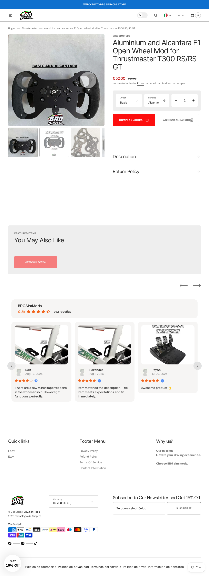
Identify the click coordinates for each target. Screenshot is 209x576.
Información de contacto (166, 567)
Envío (140, 83)
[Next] (197, 285)
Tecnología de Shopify (28, 516)
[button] (10, 15)
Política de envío (134, 567)
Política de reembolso (40, 567)
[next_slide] (197, 366)
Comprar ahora (131, 120)
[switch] (142, 15)
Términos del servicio (105, 567)
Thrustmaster (30, 28)
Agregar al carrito (176, 120)
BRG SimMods (32, 511)
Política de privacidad (73, 567)
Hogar (11, 28)
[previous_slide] (11, 366)
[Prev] (184, 285)
